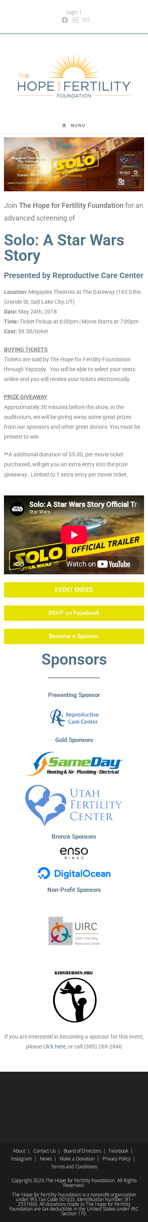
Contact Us (44, 1150)
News (46, 1158)
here (60, 1046)
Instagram (21, 1158)
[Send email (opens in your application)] (85, 20)
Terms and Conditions (74, 1166)
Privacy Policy (117, 1158)
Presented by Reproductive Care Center (73, 275)
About (19, 1150)
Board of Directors (82, 1150)
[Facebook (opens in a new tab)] (64, 20)
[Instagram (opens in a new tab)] (75, 20)
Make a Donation (77, 1158)
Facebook (118, 1150)
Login (72, 12)
